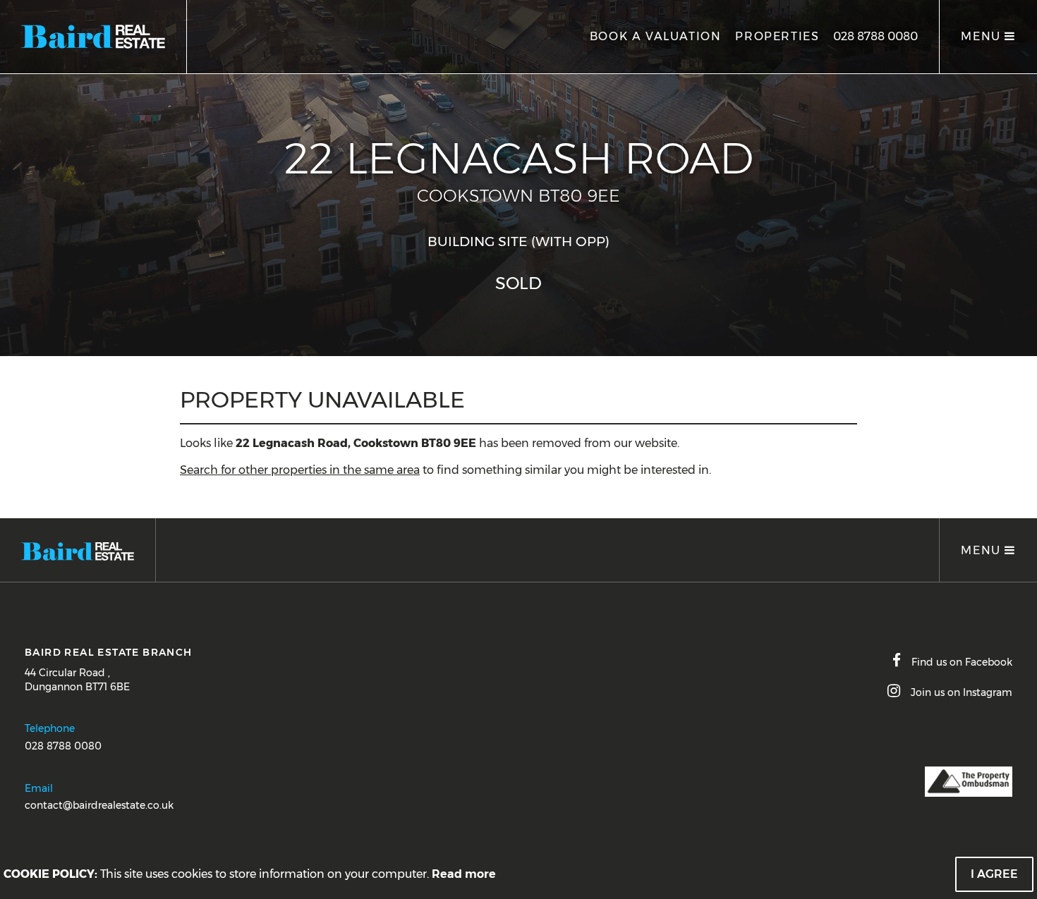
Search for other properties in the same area (300, 470)
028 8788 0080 (875, 36)
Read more (464, 874)
